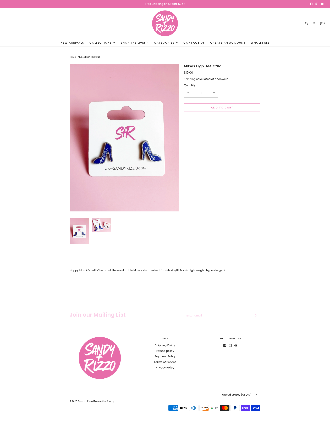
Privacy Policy (165, 368)
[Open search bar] (306, 23)
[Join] (255, 315)
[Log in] (314, 23)
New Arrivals (72, 43)
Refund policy (165, 351)
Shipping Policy (165, 345)
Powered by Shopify (104, 401)
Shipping (189, 79)
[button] (79, 231)
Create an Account (228, 43)
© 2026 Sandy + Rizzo (81, 401)
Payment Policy (165, 356)
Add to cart (222, 107)
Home (73, 56)
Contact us (194, 43)
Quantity (190, 85)
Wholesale (260, 43)
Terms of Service (165, 362)
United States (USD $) (237, 395)
